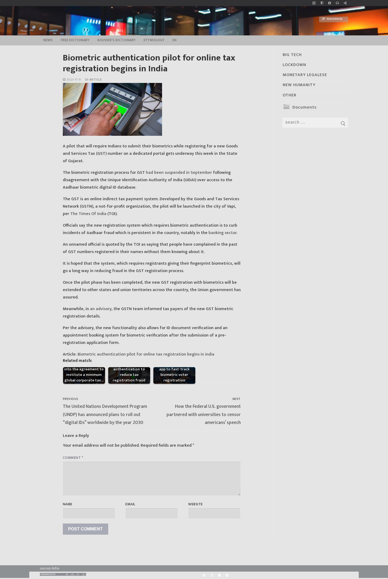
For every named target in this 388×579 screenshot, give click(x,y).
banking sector (222, 232)
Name (68, 504)
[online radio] (337, 3)
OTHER (289, 95)
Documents (304, 107)
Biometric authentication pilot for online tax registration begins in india (146, 354)
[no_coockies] (322, 3)
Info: (55, 568)
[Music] (314, 3)
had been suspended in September (179, 172)
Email (130, 504)
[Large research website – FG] (345, 3)
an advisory (100, 308)
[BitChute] (211, 575)
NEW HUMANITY (299, 84)
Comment (73, 458)
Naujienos (334, 19)
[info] (330, 3)
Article (95, 79)
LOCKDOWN (294, 64)
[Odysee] (227, 575)
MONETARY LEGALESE (305, 74)
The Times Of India (88, 213)
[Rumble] (203, 575)
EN (174, 40)
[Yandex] (219, 575)
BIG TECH (292, 54)
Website (195, 504)
